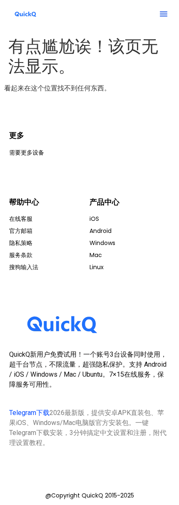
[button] (163, 14)
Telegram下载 (29, 413)
